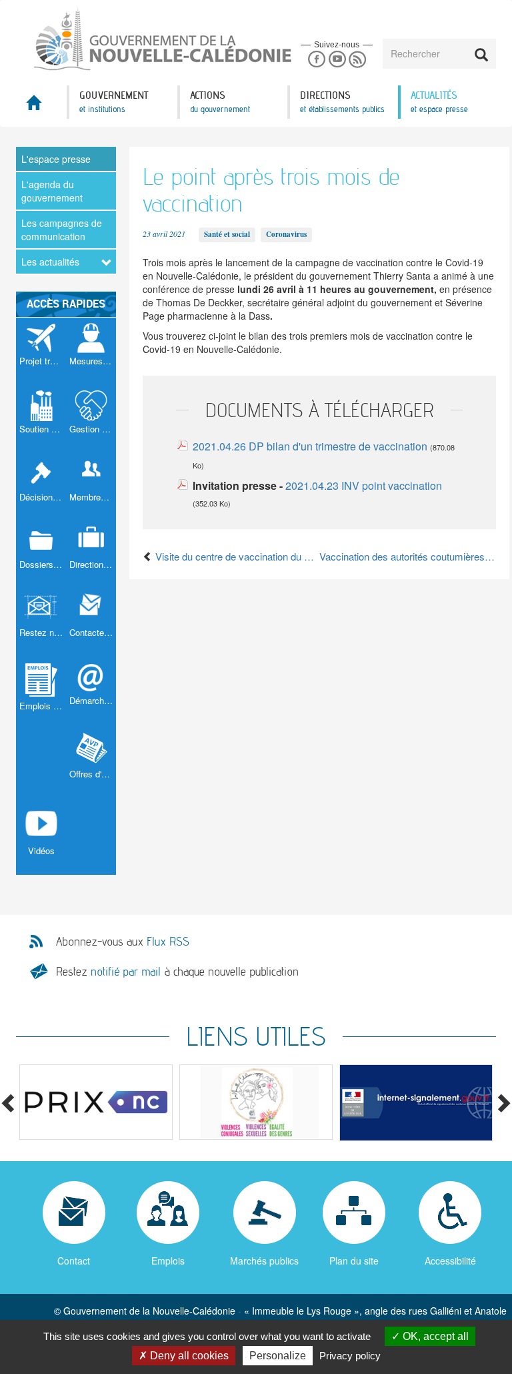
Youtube (337, 60)
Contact (73, 1260)
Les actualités (50, 261)
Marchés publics (264, 1260)
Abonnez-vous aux (122, 941)
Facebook (316, 60)
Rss (358, 60)
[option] (96, 1102)
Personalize (277, 1355)
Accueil (41, 106)
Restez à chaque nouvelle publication (177, 971)
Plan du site (354, 1260)
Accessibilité (450, 1260)
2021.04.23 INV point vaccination (363, 485)
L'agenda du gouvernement (52, 191)
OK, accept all (434, 1336)
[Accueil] (136, 39)
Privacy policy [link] (350, 1355)
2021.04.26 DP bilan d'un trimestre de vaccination (311, 446)
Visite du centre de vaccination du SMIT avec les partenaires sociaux (236, 556)
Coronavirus (286, 234)
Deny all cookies (188, 1355)
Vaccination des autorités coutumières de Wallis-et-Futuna (407, 556)
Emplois (168, 1260)
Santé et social (227, 234)
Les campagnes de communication (61, 229)
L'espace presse (56, 158)
